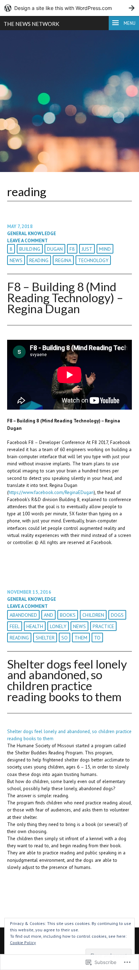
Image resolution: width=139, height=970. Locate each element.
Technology (93, 260)
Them (80, 637)
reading (38, 260)
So (64, 637)
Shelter (45, 637)
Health (34, 626)
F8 (72, 249)
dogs (117, 615)
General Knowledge (31, 233)
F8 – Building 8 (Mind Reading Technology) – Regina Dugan (65, 297)
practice (103, 626)
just (87, 249)
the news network (31, 24)
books (68, 615)
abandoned (23, 615)
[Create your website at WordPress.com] (69, 8)
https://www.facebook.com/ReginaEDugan (51, 492)
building (29, 249)
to (97, 637)
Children (93, 615)
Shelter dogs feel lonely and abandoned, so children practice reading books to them (67, 680)
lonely (58, 626)
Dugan (55, 249)
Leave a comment (27, 240)
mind (105, 249)
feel (15, 626)
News (16, 260)
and (48, 615)
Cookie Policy (23, 942)
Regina (63, 260)
